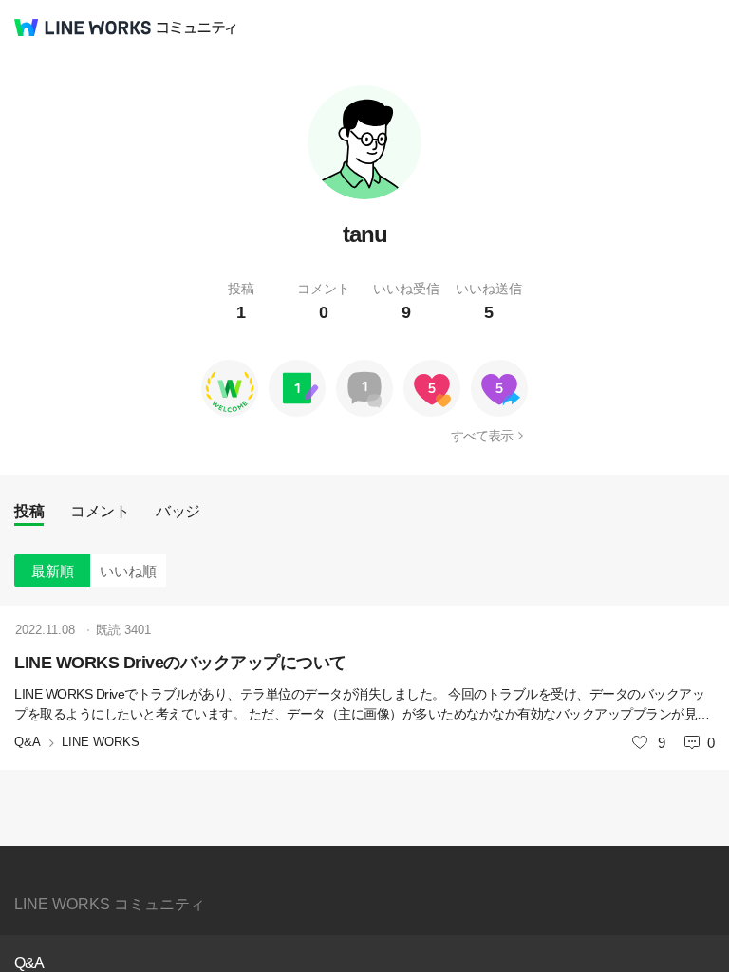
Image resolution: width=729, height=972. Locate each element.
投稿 (29, 511)
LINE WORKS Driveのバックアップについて (180, 662)
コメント (99, 511)
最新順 (52, 571)
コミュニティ (196, 28)
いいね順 (128, 571)
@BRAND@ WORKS (82, 27)
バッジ (178, 511)
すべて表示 (482, 435)
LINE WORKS (101, 742)
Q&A (27, 742)
